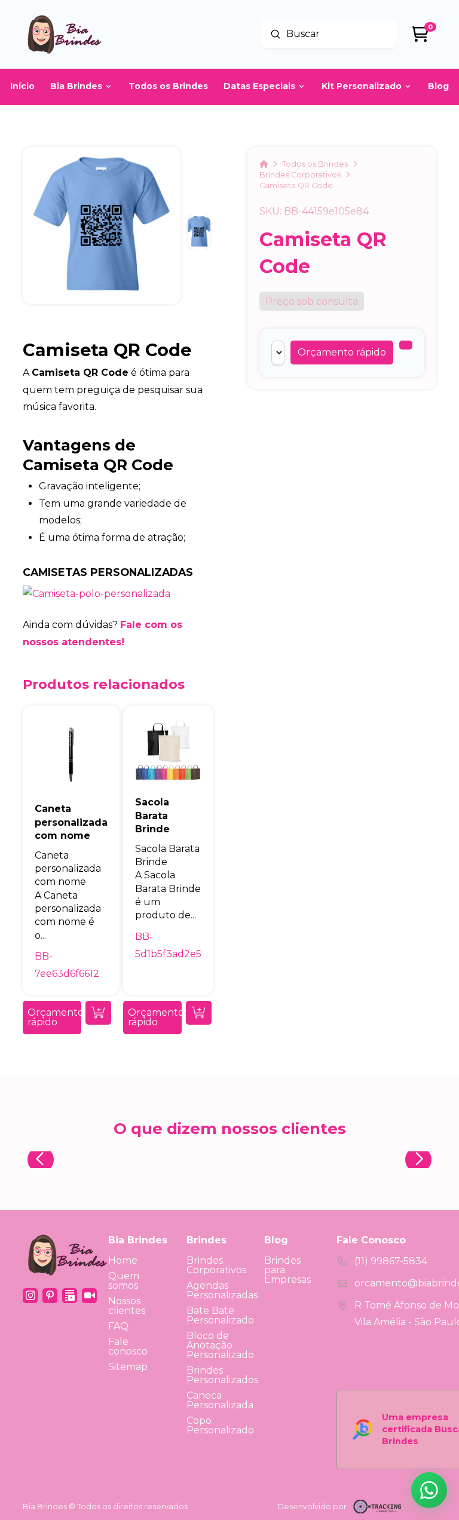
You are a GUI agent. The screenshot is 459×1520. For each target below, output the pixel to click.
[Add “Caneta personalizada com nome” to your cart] (98, 1013)
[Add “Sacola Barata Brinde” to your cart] (199, 1013)
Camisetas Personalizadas (108, 572)
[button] (341, 352)
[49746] (405, 345)
